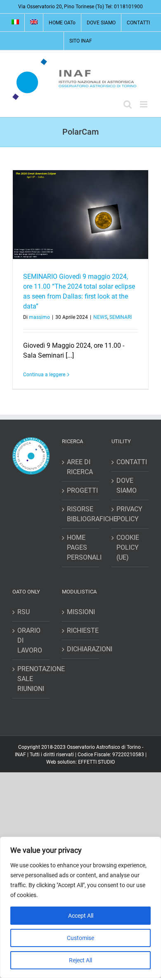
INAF (20, 754)
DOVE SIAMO (126, 485)
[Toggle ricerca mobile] (127, 104)
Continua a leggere (44, 374)
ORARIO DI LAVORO (29, 640)
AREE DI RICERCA (80, 467)
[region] (80, 907)
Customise (80, 938)
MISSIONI (81, 612)
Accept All (80, 915)
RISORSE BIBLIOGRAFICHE (81, 514)
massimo (39, 317)
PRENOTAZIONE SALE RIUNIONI (31, 679)
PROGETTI (81, 490)
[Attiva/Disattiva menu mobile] (144, 104)
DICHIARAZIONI (81, 649)
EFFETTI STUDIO (96, 762)
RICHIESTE (81, 630)
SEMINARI (120, 317)
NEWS (100, 317)
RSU (23, 612)
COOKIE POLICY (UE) (127, 547)
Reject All (80, 960)
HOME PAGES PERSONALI (81, 547)
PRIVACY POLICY (129, 514)
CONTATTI (130, 462)
